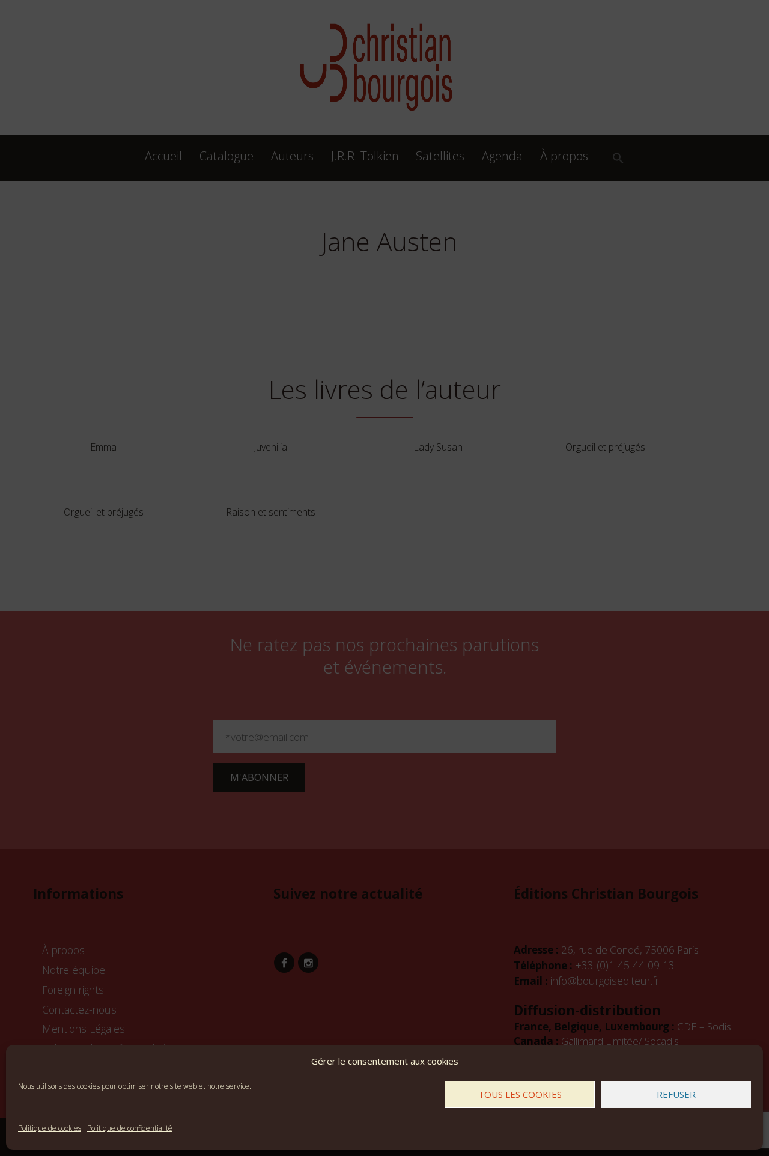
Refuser (676, 1094)
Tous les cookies (520, 1094)
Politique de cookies (49, 1128)
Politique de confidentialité (129, 1128)
